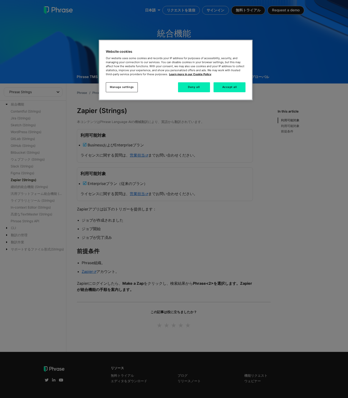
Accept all (229, 87)
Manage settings (122, 87)
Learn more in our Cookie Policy (190, 74)
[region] (176, 70)
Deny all (194, 87)
